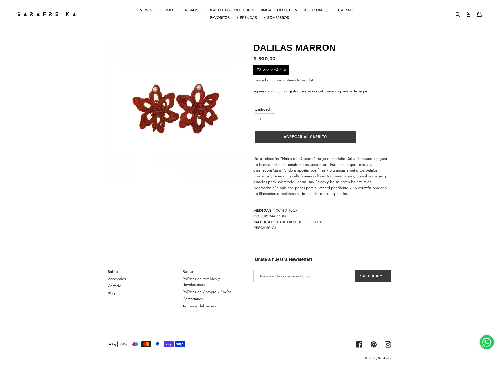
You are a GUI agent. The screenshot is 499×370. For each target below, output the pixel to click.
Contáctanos (193, 299)
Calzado (114, 286)
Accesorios (117, 279)
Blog (111, 293)
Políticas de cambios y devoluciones (201, 282)
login (269, 80)
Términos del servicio (200, 306)
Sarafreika (384, 358)
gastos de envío (301, 91)
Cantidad (262, 109)
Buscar (188, 272)
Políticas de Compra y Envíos (207, 292)
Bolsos (113, 272)
